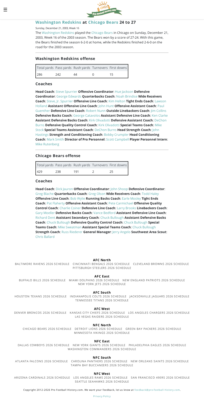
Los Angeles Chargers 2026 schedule (159, 312)
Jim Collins (158, 110)
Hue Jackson (124, 91)
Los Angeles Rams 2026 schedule (100, 377)
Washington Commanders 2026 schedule (102, 349)
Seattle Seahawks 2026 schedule (102, 381)
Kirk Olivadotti (99, 120)
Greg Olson (96, 193)
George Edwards (68, 96)
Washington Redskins (58, 22)
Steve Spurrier (66, 91)
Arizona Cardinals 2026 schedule (42, 377)
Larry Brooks (126, 208)
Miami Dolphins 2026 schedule (94, 280)
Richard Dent (45, 217)
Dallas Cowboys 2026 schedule (44, 345)
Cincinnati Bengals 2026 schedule (101, 264)
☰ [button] (5, 9)
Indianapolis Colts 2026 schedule (98, 296)
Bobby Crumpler (116, 134)
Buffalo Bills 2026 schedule (42, 280)
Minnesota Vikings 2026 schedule (102, 333)
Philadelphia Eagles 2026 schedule (157, 345)
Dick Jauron (64, 189)
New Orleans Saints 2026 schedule (160, 361)
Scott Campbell (117, 139)
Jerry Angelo (121, 232)
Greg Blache (44, 193)
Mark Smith (55, 139)
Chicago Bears (103, 22)
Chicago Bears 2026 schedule (47, 329)
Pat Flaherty (56, 203)
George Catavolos (86, 115)
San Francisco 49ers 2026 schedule (160, 377)
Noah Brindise (126, 96)
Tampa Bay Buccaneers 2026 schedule (102, 365)
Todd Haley (150, 193)
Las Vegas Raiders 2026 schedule (102, 316)
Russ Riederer (72, 232)
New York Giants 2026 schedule (99, 345)
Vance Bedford (104, 213)
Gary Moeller (45, 213)
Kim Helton (117, 101)
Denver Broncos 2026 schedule (40, 312)
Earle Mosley (131, 198)
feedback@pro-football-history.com (157, 390)
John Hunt (106, 106)
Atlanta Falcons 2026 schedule (41, 361)
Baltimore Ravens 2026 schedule (42, 264)
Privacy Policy (102, 396)
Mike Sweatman (69, 227)
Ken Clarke (160, 115)
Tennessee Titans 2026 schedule (102, 300)
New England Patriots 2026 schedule (154, 280)
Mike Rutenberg (47, 144)
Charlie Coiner (70, 208)
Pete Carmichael (121, 203)
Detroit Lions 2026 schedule (98, 329)
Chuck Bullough (112, 217)
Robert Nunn (96, 110)
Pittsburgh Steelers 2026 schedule (102, 268)
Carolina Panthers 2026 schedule (99, 361)
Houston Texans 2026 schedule (41, 296)
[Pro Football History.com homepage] (104, 9)
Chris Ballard (45, 236)
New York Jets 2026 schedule (102, 284)
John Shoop (119, 189)
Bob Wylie (77, 198)
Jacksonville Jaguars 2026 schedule (159, 296)
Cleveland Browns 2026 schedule (161, 264)
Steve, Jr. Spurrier (60, 101)
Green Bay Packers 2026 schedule (153, 329)
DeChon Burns (106, 130)
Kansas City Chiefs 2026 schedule (97, 312)
